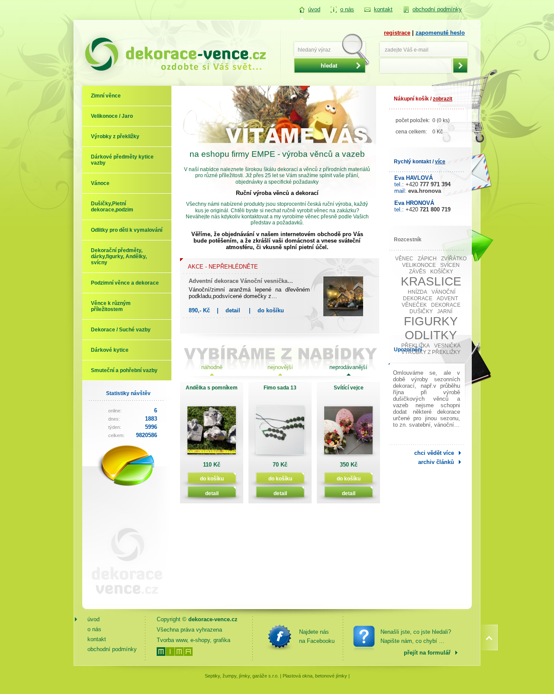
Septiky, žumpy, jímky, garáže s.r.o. (242, 675)
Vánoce (100, 183)
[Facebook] (279, 636)
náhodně (211, 367)
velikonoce (419, 265)
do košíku (271, 310)
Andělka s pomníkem (212, 388)
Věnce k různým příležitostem (111, 306)
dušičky (421, 311)
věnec (404, 259)
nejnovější (280, 367)
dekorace (446, 305)
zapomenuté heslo (440, 32)
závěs (417, 272)
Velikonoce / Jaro (112, 116)
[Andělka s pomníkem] (212, 433)
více (440, 162)
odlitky (431, 335)
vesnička (447, 346)
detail (232, 310)
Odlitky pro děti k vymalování (126, 230)
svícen (450, 265)
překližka (415, 346)
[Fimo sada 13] (280, 433)
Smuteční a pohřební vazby (124, 370)
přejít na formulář (427, 652)
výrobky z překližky (431, 352)
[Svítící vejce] (348, 433)
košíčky (441, 272)
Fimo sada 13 (280, 388)
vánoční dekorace (429, 295)
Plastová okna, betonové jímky (315, 675)
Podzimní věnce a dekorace (125, 283)
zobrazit (442, 99)
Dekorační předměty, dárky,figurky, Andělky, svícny (119, 256)
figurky (431, 321)
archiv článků (436, 462)
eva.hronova (424, 191)
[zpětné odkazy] (123, 601)
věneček (414, 305)
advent (447, 298)
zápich (427, 259)
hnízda (417, 292)
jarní (444, 311)
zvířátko (454, 259)
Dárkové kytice (110, 350)
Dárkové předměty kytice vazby (122, 160)
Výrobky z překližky (115, 136)
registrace (397, 32)
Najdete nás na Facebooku (317, 636)
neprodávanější (348, 367)
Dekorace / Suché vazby (121, 330)
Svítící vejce (349, 388)
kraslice (431, 281)
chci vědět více (434, 453)
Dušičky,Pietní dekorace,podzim (112, 207)
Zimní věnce (106, 96)
